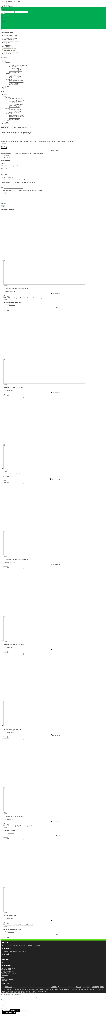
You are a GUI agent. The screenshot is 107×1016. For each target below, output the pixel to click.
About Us (5, 945)
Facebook (6, 951)
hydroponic (9, 989)
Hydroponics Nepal (8, 6)
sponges (6, 991)
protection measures (95, 989)
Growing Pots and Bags (9, 46)
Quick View (6, 296)
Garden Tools (6, 42)
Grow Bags (72, 987)
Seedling (3, 991)
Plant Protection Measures (10, 50)
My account (6, 86)
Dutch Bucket (37, 987)
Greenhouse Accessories (9, 43)
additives (28, 153)
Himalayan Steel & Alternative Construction (29, 945)
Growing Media (7, 45)
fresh (53, 987)
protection (86, 989)
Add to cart (3, 147)
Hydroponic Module (18, 989)
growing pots (87, 987)
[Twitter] (5, 940)
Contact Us (6, 5)
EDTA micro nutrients (43, 987)
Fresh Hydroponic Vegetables (11, 41)
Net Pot (61, 989)
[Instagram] (8, 940)
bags (20, 987)
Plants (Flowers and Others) (10, 52)
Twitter (10, 951)
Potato (75, 989)
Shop (4, 61)
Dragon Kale (4, 136)
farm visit (49, 987)
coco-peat (24, 987)
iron (37, 153)
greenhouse (67, 987)
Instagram (15, 951)
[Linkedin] (6, 940)
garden (58, 987)
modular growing (53, 989)
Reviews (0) (6, 157)
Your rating (4, 193)
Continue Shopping (9, 1012)
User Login (3, 21)
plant (72, 989)
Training (5, 55)
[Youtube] (7, 940)
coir (32, 987)
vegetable (35, 991)
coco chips (29, 987)
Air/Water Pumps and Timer (10, 35)
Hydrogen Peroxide (4, 989)
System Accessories (8, 53)
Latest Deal (6, 4)
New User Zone (5, 126)
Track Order (6, 89)
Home (5, 60)
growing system (97, 987)
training (30, 991)
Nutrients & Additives (8, 49)
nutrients (41, 153)
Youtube (20, 951)
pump (102, 989)
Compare (3, 152)
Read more (11, 477)
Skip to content (4, 57)
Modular (46, 989)
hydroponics (30, 989)
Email (2, 187)
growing (79, 987)
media (42, 989)
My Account (6, 19)
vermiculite (48, 991)
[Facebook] (3, 940)
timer (24, 991)
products (80, 989)
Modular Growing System (9, 48)
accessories (3, 987)
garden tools (62, 987)
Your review (4, 203)
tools (27, 991)
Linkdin (24, 951)
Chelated (33, 153)
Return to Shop (15, 1010)
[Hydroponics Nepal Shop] (6, 9)
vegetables (42, 991)
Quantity (3, 146)
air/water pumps (15, 987)
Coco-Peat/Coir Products (9, 37)
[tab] (54, 155)
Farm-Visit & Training (8, 39)
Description (6, 155)
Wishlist (5, 16)
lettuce (38, 989)
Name (2, 185)
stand (9, 991)
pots (77, 989)
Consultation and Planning (10, 38)
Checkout (5, 17)
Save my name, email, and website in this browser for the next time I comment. (22, 190)
